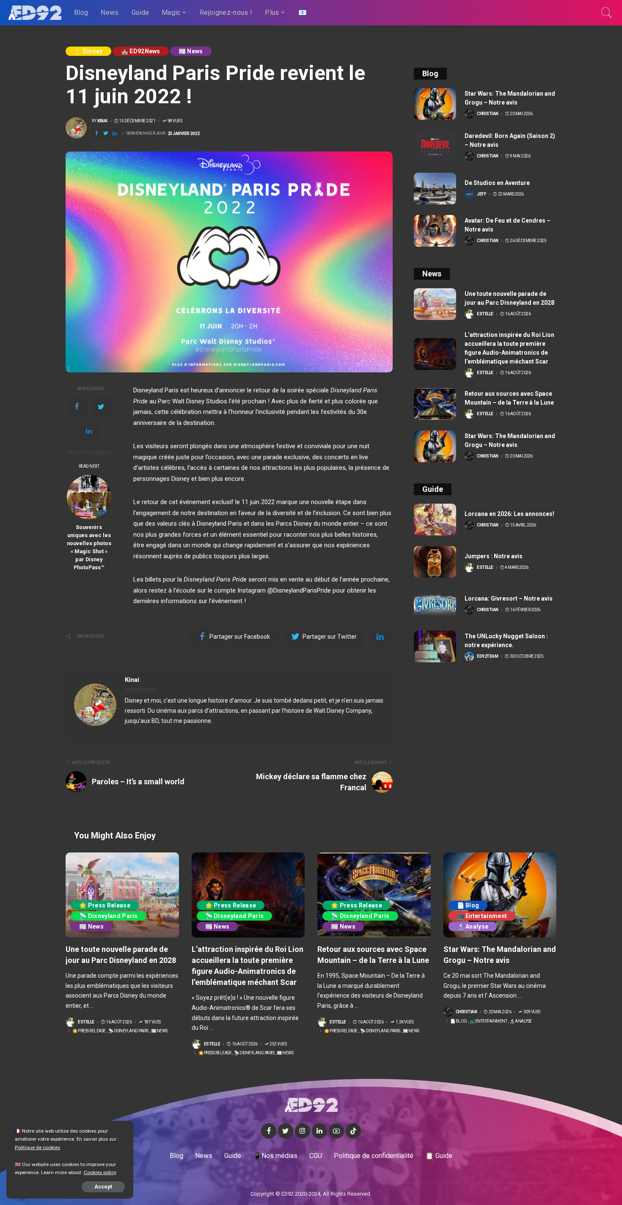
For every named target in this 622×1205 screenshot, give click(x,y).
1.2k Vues (404, 1022)
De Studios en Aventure (497, 182)
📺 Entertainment (482, 916)
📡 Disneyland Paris (108, 916)
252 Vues (278, 1044)
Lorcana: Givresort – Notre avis (509, 598)
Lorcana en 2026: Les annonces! (509, 513)
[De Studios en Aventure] (435, 188)
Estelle (485, 314)
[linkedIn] (89, 431)
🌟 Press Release (104, 905)
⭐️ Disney (88, 51)
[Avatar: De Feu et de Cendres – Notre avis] (435, 231)
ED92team (487, 656)
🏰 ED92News (140, 51)
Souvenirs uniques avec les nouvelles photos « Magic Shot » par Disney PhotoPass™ (89, 547)
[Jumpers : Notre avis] (435, 562)
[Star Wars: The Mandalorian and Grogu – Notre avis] (435, 104)
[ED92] (34, 13)
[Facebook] (76, 407)
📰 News (191, 51)
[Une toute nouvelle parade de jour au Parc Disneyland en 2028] (435, 304)
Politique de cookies (37, 1147)
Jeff (481, 194)
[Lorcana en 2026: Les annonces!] (435, 519)
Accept (103, 1187)
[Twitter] (101, 407)
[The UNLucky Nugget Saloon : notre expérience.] (435, 646)
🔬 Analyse (473, 926)
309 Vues (531, 1012)
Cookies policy (100, 1172)
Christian (487, 114)
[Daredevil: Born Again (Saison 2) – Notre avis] (435, 146)
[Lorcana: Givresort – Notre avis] (435, 604)
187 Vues (152, 1022)
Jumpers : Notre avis (494, 556)
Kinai (102, 121)
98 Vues (175, 121)
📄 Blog (468, 905)
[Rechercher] (607, 12)
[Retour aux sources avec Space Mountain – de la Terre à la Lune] (435, 404)
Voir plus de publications (347, 680)
